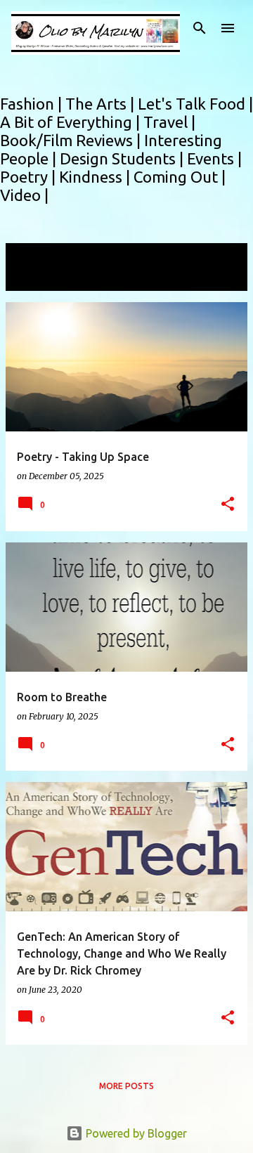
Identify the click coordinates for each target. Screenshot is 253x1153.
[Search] (199, 28)
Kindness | (96, 176)
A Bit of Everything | (71, 122)
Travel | (169, 122)
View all (35, 277)
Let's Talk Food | (195, 103)
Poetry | (29, 176)
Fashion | (32, 103)
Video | (24, 195)
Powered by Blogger (135, 1133)
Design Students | (123, 158)
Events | (214, 158)
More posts (126, 1085)
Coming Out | (180, 176)
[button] (227, 504)
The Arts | (101, 103)
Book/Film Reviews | (72, 140)
